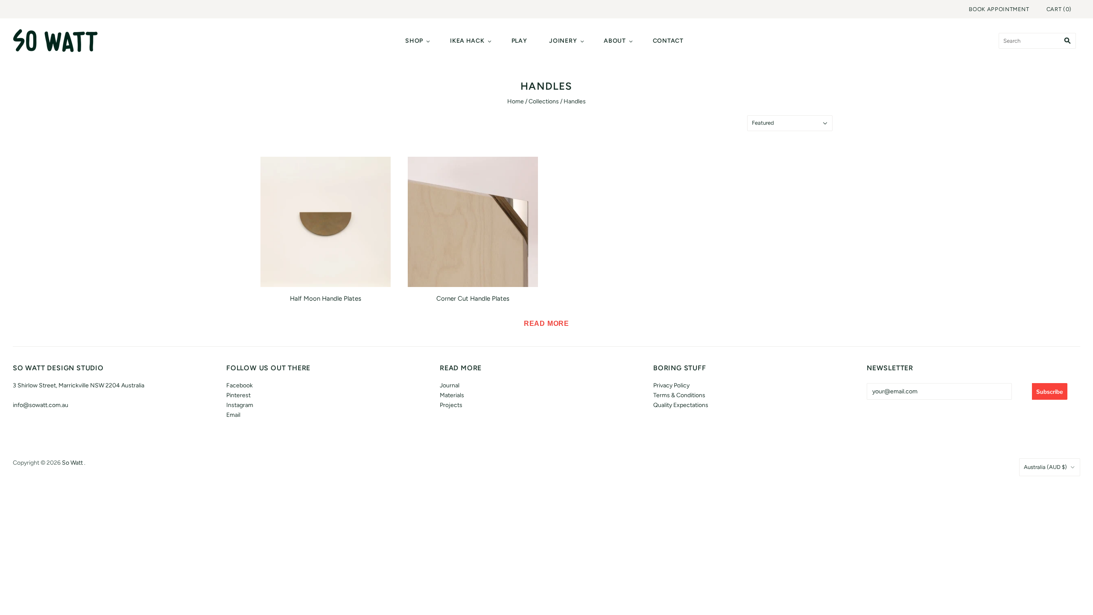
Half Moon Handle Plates (325, 298)
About (615, 40)
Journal (449, 385)
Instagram (239, 405)
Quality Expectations (680, 405)
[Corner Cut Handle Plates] (473, 222)
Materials (452, 395)
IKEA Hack (467, 40)
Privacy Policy (671, 385)
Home (515, 101)
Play (519, 40)
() (1059, 9)
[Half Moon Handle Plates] (325, 222)
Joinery (563, 40)
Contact (668, 40)
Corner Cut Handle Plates (472, 298)
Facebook (239, 385)
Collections (544, 101)
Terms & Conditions (679, 395)
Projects (451, 405)
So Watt (72, 462)
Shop (414, 40)
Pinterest (238, 395)
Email (233, 415)
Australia (1045, 467)
